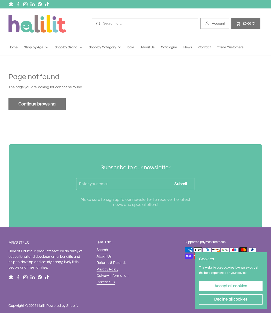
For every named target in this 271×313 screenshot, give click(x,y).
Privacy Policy (107, 269)
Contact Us (106, 282)
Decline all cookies (230, 299)
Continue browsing (37, 104)
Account (218, 23)
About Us (104, 256)
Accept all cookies (230, 286)
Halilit (41, 306)
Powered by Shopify (62, 306)
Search (102, 250)
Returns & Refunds (111, 263)
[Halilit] (37, 24)
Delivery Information (113, 276)
